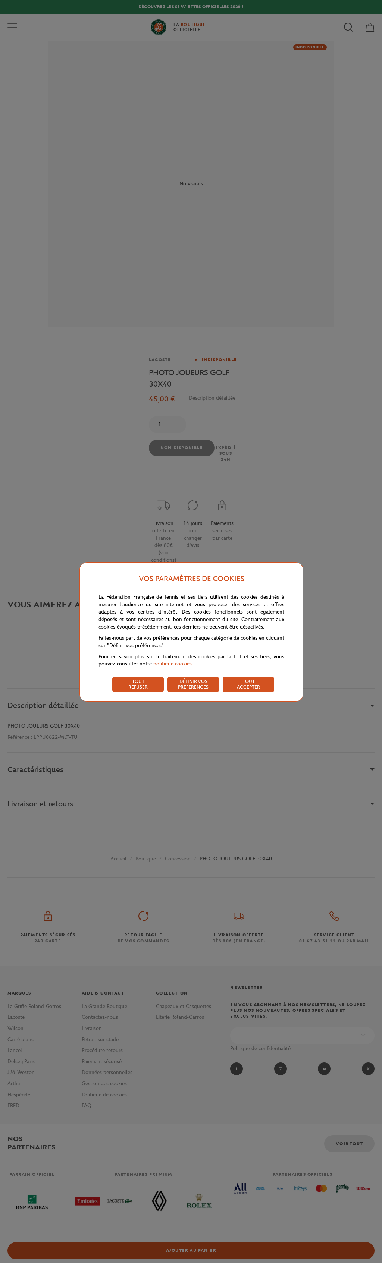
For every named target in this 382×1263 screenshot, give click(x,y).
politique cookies (172, 664)
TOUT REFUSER (138, 684)
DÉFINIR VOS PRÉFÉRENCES (193, 684)
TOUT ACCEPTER (248, 684)
